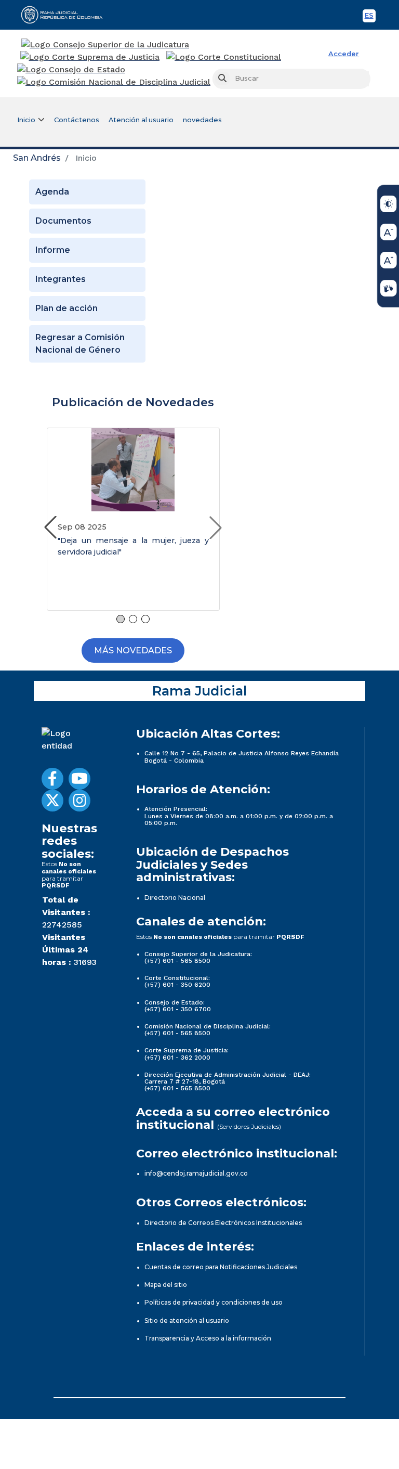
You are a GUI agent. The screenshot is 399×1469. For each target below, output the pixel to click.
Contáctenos (76, 120)
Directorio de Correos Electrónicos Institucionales (223, 1223)
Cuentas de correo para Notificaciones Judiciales (220, 1267)
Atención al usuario (141, 120)
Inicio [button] (26, 120)
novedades (202, 120)
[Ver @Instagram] (79, 800)
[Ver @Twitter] (52, 800)
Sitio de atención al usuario (186, 1320)
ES (370, 16)
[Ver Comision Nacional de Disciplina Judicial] (113, 82)
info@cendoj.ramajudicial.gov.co (196, 1173)
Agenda (52, 192)
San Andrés (37, 158)
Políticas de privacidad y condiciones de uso (213, 1302)
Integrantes (60, 279)
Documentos (63, 221)
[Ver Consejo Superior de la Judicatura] (105, 44)
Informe (52, 250)
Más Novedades (133, 650)
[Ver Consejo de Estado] (71, 69)
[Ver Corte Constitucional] (224, 57)
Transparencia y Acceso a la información (207, 1338)
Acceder (343, 54)
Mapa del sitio (165, 1284)
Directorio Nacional (174, 897)
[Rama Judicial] (66, 15)
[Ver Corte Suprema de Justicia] (90, 57)
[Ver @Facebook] (52, 779)
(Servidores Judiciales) (249, 1126)
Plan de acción (66, 308)
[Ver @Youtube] (79, 779)
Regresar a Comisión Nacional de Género (80, 343)
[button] (215, 527)
